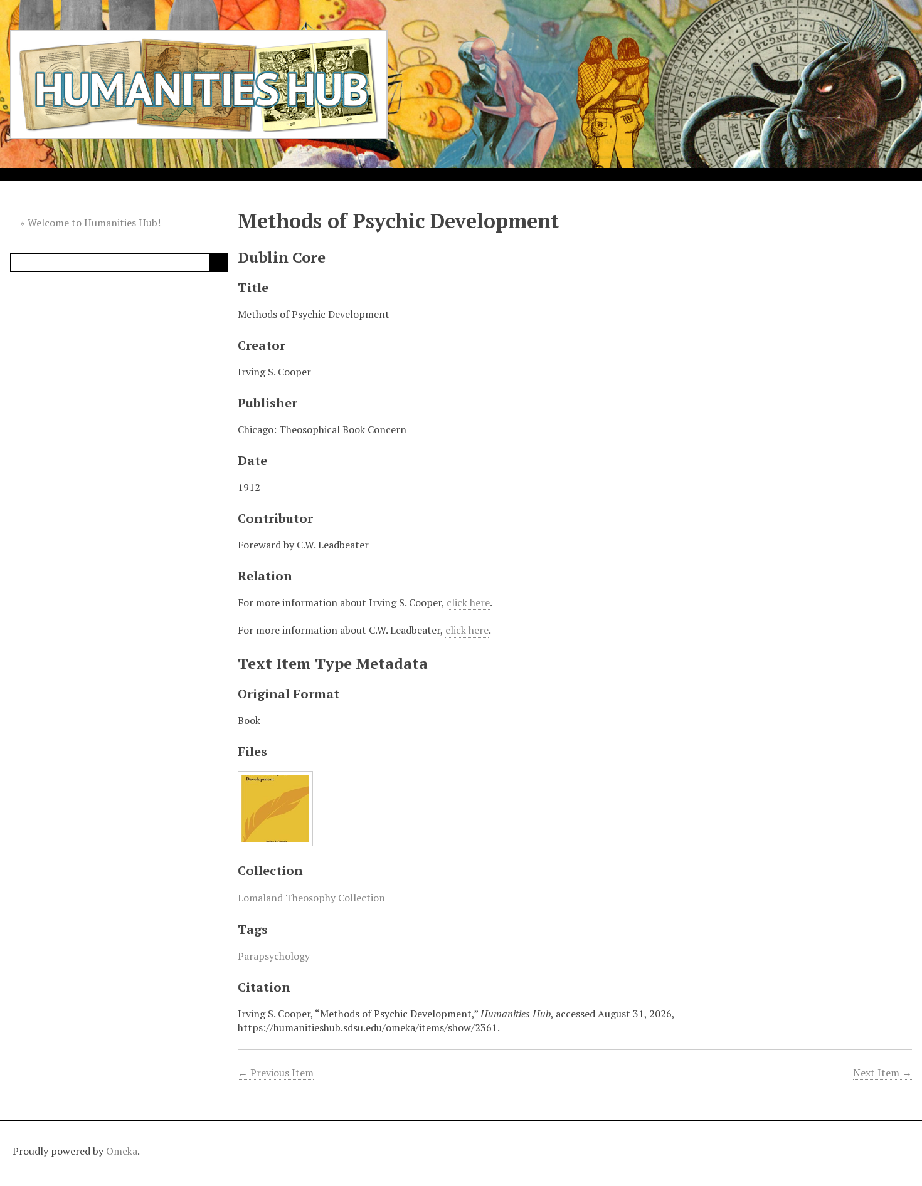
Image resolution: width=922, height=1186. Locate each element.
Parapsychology (274, 956)
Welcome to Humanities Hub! (94, 222)
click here (468, 602)
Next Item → (882, 1072)
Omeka (121, 1151)
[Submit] (218, 262)
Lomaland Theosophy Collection (311, 898)
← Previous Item (276, 1072)
